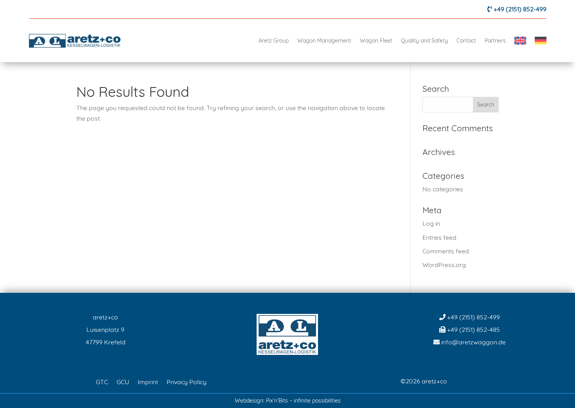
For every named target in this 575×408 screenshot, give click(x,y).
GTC (102, 381)
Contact (466, 40)
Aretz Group (274, 40)
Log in (431, 223)
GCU (123, 381)
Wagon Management (324, 40)
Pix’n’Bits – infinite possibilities (303, 400)
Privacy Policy (187, 381)
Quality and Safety (424, 40)
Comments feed (445, 251)
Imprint (148, 381)
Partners (495, 40)
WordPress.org (444, 265)
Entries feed (439, 237)
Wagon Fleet (376, 40)
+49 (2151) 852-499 (520, 9)
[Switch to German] (540, 41)
